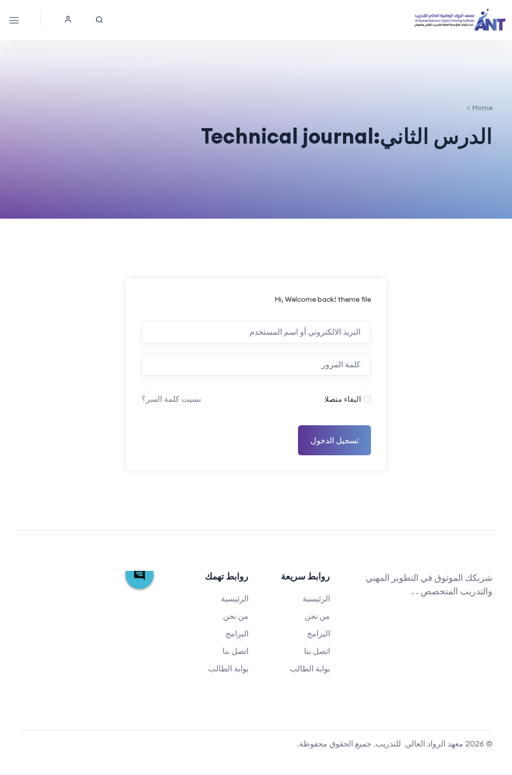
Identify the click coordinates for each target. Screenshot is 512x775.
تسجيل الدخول (334, 440)
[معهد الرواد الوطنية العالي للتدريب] (460, 20)
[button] (68, 19)
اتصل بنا (317, 651)
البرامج (318, 633)
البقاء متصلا (342, 399)
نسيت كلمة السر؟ (171, 399)
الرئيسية (316, 598)
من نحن (317, 616)
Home (482, 107)
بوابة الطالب (310, 668)
